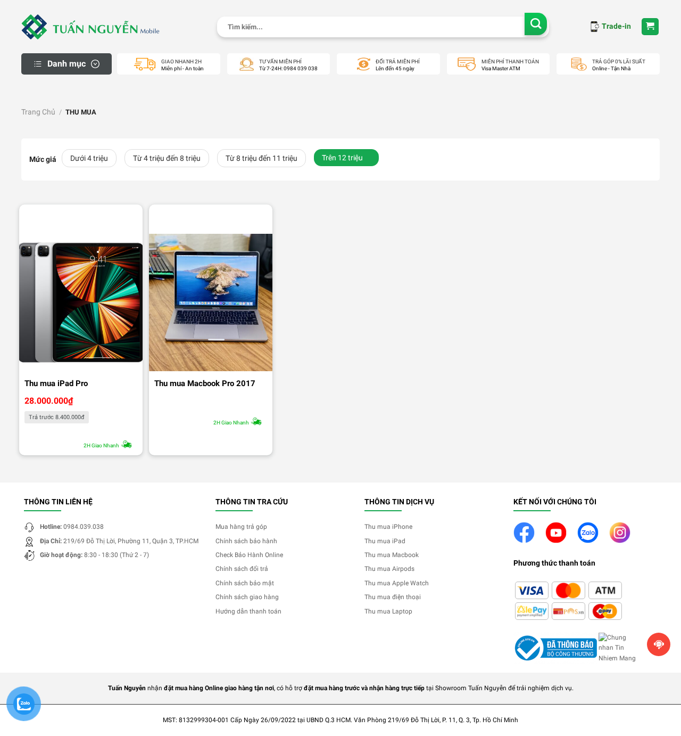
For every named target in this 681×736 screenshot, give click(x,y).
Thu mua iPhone (388, 526)
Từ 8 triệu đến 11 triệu (261, 158)
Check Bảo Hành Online (249, 555)
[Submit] (536, 24)
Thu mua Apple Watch (396, 583)
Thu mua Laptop (388, 611)
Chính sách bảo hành (246, 541)
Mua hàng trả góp (241, 526)
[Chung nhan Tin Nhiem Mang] (620, 647)
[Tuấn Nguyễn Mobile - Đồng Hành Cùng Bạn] (90, 26)
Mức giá (42, 159)
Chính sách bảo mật (244, 583)
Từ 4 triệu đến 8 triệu (167, 158)
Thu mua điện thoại (392, 597)
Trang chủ (38, 112)
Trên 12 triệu (342, 157)
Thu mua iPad (384, 541)
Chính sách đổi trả (241, 569)
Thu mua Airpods (389, 569)
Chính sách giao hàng (247, 597)
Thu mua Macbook (391, 555)
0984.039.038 (83, 526)
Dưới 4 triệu (89, 158)
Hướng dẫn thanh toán (248, 611)
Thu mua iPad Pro (56, 383)
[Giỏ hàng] (650, 27)
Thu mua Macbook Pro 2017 (204, 383)
